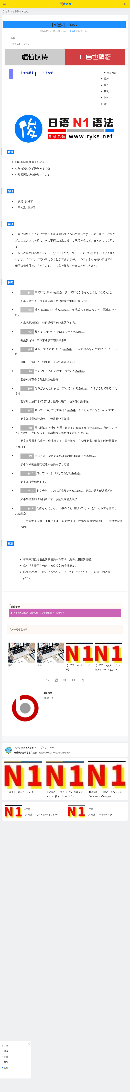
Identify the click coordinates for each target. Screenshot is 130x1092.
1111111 (39, 665)
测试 (10, 665)
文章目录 (111, 72)
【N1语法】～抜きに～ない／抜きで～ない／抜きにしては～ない (108, 669)
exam (24, 747)
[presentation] (106, 766)
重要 (106, 103)
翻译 (106, 84)
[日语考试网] (65, 3)
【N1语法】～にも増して (100, 791)
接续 (106, 78)
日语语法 (17, 11)
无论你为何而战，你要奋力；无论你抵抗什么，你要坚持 (39, 612)
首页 (7, 11)
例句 (106, 97)
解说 (106, 91)
